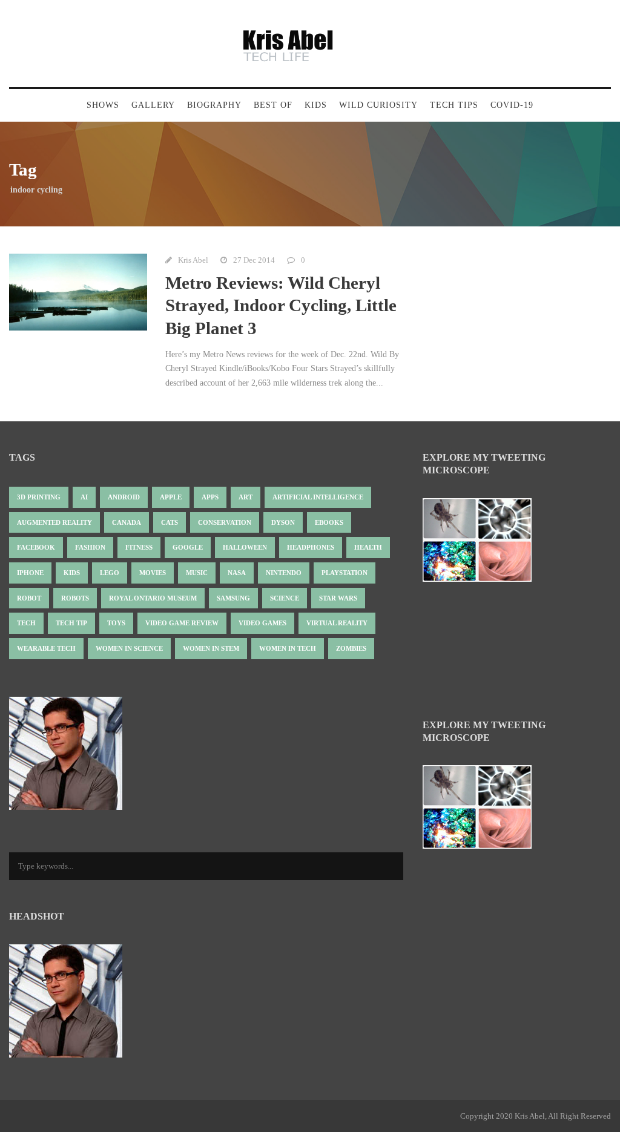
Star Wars (338, 598)
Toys (116, 623)
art (245, 497)
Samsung (233, 598)
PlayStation (345, 572)
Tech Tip (71, 623)
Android (124, 497)
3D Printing (39, 497)
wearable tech (46, 648)
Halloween (245, 547)
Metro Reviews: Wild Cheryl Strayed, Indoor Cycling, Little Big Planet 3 (281, 305)
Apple (171, 497)
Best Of (273, 105)
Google (188, 547)
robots (75, 598)
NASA (237, 572)
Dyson (283, 522)
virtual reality (337, 623)
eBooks (329, 522)
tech (26, 623)
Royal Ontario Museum (153, 598)
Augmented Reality (54, 522)
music (197, 572)
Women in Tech (287, 648)
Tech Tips (454, 105)
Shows (103, 105)
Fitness (139, 547)
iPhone (30, 572)
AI (84, 497)
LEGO (109, 572)
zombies (351, 648)
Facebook (36, 547)
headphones (310, 547)
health (368, 547)
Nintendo (284, 572)
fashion (90, 547)
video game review (182, 623)
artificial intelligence (317, 497)
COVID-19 (511, 105)
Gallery (153, 105)
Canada (126, 522)
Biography (214, 105)
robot (29, 598)
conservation (224, 522)
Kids (316, 105)
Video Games (262, 623)
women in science (129, 648)
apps (210, 497)
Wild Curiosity (378, 105)
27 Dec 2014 (254, 260)
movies (152, 572)
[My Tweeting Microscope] (483, 543)
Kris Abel (193, 260)
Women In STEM (211, 648)
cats (169, 522)
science (284, 598)
